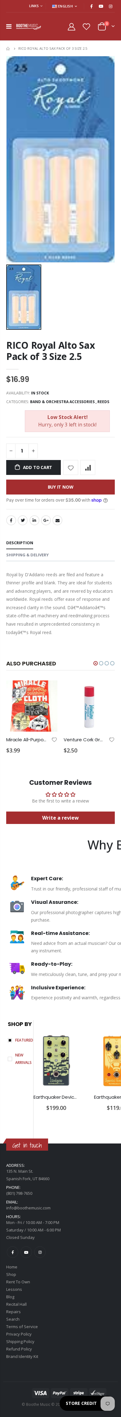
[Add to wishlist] (70, 467)
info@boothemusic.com (28, 1208)
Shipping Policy (20, 1341)
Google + (46, 520)
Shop (11, 1274)
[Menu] (8, 26)
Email (57, 520)
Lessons (14, 1289)
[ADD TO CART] (47, 690)
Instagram (40, 1252)
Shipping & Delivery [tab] (27, 555)
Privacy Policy (19, 1334)
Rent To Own (18, 1282)
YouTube (26, 1252)
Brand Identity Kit (22, 1356)
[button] (95, 663)
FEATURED (24, 1040)
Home (8, 49)
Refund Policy (19, 1349)
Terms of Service (22, 1326)
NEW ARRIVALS (23, 1058)
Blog (10, 1297)
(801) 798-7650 (19, 1193)
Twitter (23, 520)
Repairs (13, 1311)
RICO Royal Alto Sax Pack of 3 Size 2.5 (50, 351)
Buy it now (61, 487)
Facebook (11, 520)
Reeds (103, 401)
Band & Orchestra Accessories (62, 401)
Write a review (60, 817)
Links (34, 5)
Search (13, 1319)
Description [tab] (19, 542)
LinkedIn (34, 520)
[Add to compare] (87, 467)
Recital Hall (16, 1304)
